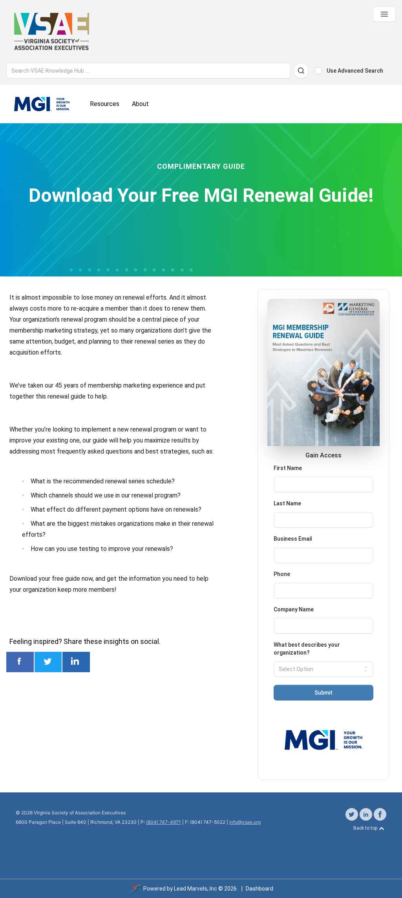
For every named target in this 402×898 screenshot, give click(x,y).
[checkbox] (318, 70)
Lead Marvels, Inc (195, 888)
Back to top (365, 828)
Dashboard (259, 888)
